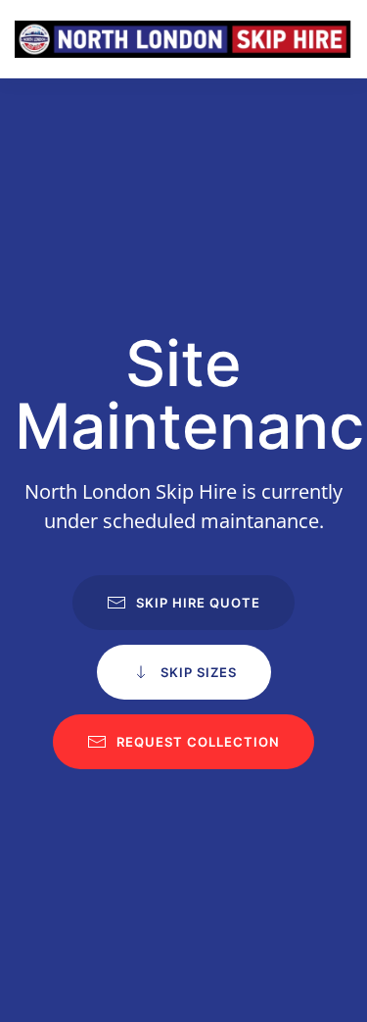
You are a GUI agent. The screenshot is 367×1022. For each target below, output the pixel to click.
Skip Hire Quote (198, 602)
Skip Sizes (199, 672)
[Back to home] (183, 39)
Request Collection (198, 742)
